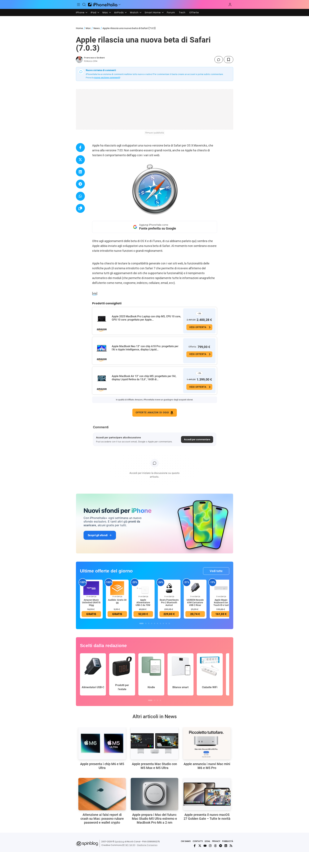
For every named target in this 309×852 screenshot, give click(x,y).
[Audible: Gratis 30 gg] (117, 588)
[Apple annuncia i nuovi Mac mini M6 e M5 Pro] (207, 743)
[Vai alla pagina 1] (141, 623)
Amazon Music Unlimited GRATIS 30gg (91, 602)
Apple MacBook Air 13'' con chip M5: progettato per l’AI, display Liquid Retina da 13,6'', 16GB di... (144, 378)
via (95, 293)
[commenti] (218, 59)
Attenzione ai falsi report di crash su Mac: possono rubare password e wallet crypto (102, 818)
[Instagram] (210, 845)
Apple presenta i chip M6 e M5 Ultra (102, 766)
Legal (207, 841)
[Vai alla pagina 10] (169, 623)
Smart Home (153, 12)
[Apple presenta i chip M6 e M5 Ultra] (102, 743)
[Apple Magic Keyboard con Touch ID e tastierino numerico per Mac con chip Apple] (221, 588)
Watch (134, 12)
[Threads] (215, 845)
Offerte (194, 12)
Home (79, 28)
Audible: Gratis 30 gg (117, 601)
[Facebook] (195, 845)
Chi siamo (186, 841)
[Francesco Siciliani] (79, 59)
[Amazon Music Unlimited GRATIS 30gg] (91, 588)
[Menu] (78, 4)
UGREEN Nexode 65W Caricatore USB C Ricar (195, 602)
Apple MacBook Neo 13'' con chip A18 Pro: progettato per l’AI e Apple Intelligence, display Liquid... (145, 348)
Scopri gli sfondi (98, 535)
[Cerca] (84, 4)
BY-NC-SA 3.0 (128, 845)
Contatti (198, 841)
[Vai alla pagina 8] (163, 623)
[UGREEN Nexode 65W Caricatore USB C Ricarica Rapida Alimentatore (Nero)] (195, 588)
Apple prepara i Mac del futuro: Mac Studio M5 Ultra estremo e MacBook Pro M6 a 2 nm (154, 818)
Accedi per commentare (197, 439)
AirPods (119, 12)
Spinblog (119, 841)
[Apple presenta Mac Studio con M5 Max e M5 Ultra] (154, 743)
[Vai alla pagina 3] (148, 623)
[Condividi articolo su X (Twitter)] (80, 159)
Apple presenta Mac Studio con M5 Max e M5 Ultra (154, 766)
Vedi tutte (216, 571)
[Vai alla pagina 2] (145, 623)
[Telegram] (220, 845)
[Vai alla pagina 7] (160, 623)
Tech (182, 12)
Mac (105, 12)
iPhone (80, 12)
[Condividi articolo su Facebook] (80, 147)
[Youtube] (205, 845)
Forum (171, 12)
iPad (93, 12)
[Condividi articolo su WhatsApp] (80, 196)
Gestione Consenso (147, 845)
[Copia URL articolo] (80, 208)
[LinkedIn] (226, 845)
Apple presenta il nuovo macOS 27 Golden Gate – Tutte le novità (207, 817)
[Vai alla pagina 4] (151, 623)
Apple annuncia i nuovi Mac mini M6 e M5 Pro (207, 766)
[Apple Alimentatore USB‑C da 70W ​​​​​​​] (143, 588)
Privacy (216, 841)
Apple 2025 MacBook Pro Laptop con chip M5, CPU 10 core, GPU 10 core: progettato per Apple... (146, 318)
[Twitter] (200, 845)
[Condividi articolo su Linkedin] (80, 171)
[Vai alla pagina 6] (157, 623)
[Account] (230, 4)
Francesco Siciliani (94, 57)
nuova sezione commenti (107, 77)
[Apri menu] (119, 4)
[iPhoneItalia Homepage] (102, 4)
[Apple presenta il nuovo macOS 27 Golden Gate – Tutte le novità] (207, 794)
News (96, 28)
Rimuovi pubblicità (154, 132)
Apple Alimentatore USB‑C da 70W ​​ (143, 602)
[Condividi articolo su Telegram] (80, 184)
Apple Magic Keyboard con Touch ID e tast (221, 602)
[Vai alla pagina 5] (154, 623)
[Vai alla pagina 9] (166, 623)
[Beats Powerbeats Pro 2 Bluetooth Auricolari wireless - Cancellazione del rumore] (169, 588)
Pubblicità (227, 841)
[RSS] (231, 845)
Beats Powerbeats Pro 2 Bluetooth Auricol (169, 602)
